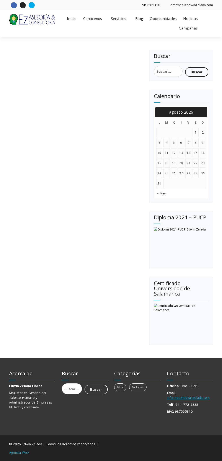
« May (161, 193)
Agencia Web (19, 452)
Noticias (190, 18)
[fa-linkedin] (23, 5)
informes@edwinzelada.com (188, 397)
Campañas (188, 28)
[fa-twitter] (32, 5)
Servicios (118, 18)
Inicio (72, 18)
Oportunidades (163, 18)
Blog (139, 18)
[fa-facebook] (14, 5)
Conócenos (92, 18)
